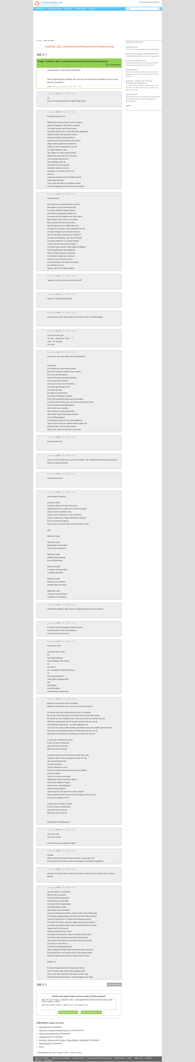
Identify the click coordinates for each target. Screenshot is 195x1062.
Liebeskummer (45, 1027)
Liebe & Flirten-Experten (94, 996)
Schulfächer (39, 9)
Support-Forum (62, 1053)
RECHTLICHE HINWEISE (61, 1058)
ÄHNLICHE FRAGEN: (135, 42)
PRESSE (38, 1060)
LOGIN (141, 2)
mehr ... (42, 1047)
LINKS (129, 1058)
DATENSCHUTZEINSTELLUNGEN (99, 1058)
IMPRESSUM (119, 1058)
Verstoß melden (114, 985)
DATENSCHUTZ (78, 1058)
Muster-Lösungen (55, 9)
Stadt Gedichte (45, 1043)
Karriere (92, 9)
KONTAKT (148, 1058)
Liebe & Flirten (76, 1053)
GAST (49, 86)
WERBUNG (48, 1060)
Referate (68, 9)
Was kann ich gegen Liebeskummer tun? (55, 1030)
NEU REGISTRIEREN (152, 2)
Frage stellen (80, 9)
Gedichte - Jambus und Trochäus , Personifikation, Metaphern (63, 1040)
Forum (39, 40)
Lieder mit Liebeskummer (49, 1034)
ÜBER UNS (138, 1058)
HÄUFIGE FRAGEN (42, 1058)
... (129, 106)
